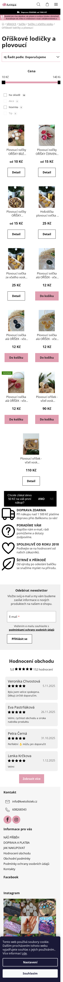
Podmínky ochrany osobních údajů (26, 864)
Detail (16, 172)
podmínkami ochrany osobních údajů (31, 629)
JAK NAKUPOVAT (14, 848)
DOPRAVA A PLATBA (17, 843)
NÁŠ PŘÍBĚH (11, 837)
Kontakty (9, 869)
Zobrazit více (31, 779)
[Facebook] (8, 820)
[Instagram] (16, 820)
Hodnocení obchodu (17, 853)
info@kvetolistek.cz (24, 802)
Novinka (15, 107)
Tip (12, 113)
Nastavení (30, 962)
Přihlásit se (19, 639)
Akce (13, 101)
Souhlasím (30, 973)
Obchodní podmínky (17, 858)
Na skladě (17, 95)
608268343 (19, 810)
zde (24, 953)
